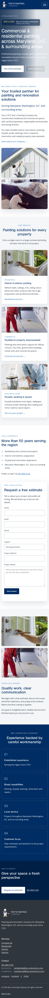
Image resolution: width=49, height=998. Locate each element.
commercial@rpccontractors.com (29, 971)
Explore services (35, 68)
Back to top (5, 994)
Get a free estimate (12, 68)
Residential (6, 946)
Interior (4, 949)
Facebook (15, 976)
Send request (12, 591)
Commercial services (15, 356)
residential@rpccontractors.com (28, 968)
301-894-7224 (24, 474)
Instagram (5, 976)
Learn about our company (14, 141)
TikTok (26, 976)
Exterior (5, 952)
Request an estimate (13, 890)
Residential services (15, 299)
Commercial (6, 943)
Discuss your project (15, 413)
